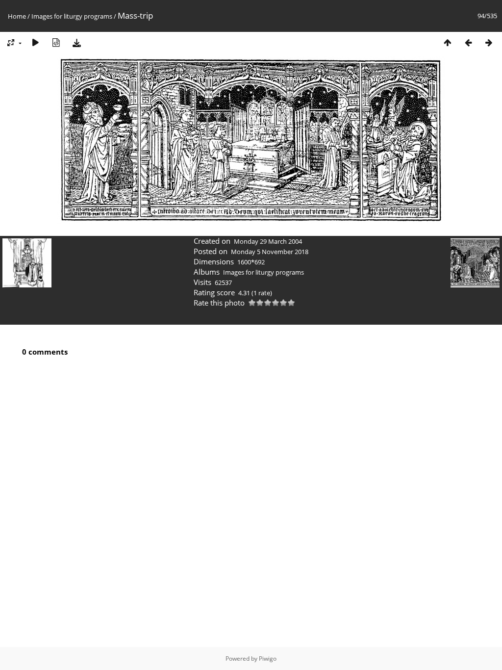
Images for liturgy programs (71, 16)
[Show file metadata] (56, 42)
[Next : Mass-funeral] (488, 42)
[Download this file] (76, 42)
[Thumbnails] (447, 42)
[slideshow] (35, 42)
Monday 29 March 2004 (268, 241)
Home (17, 16)
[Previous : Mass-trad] (468, 42)
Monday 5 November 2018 (269, 251)
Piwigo (267, 658)
